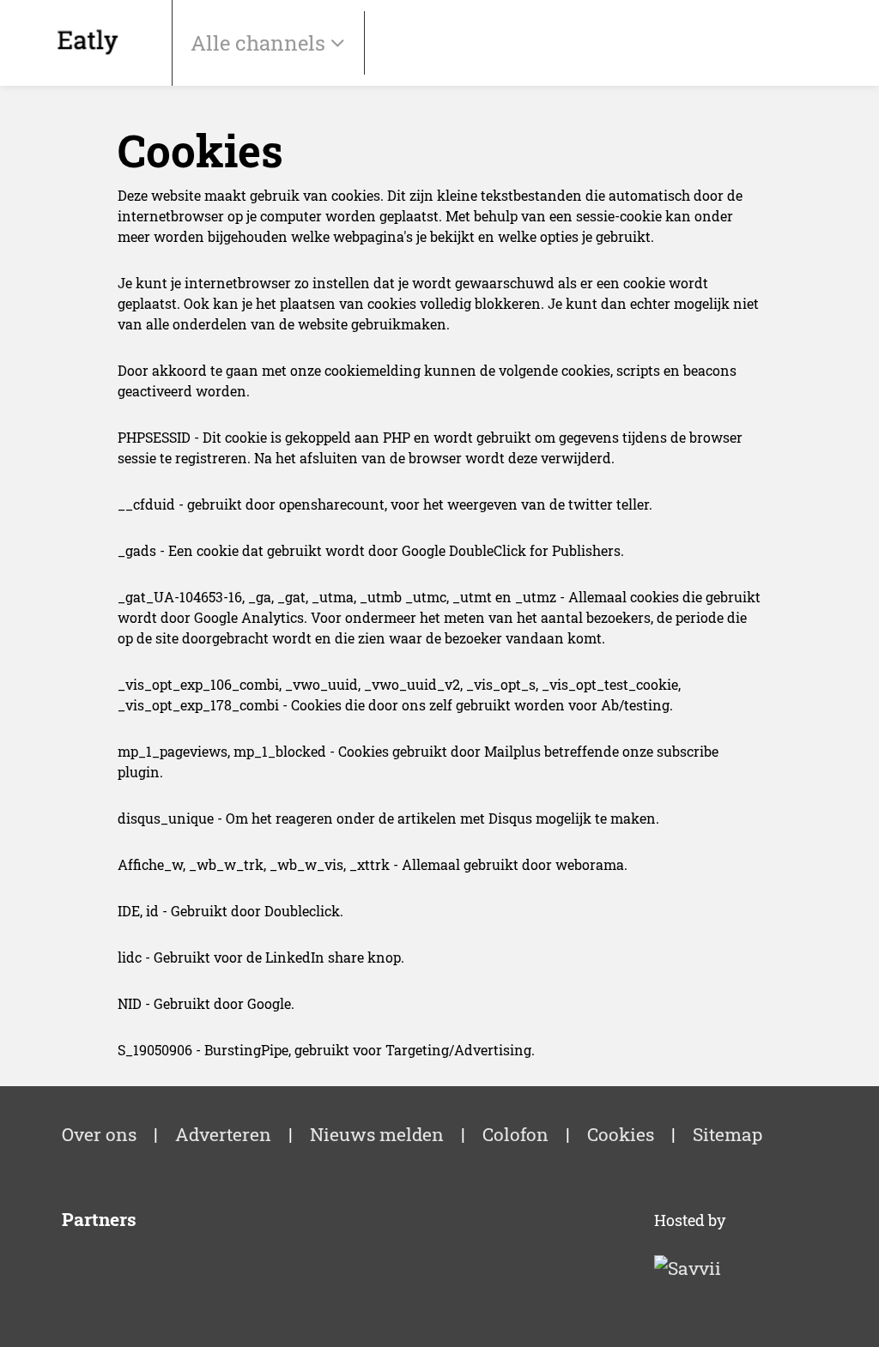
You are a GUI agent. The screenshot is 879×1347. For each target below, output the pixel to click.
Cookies (620, 1134)
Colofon (515, 1134)
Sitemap (727, 1134)
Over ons (99, 1134)
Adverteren (223, 1134)
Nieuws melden (377, 1134)
